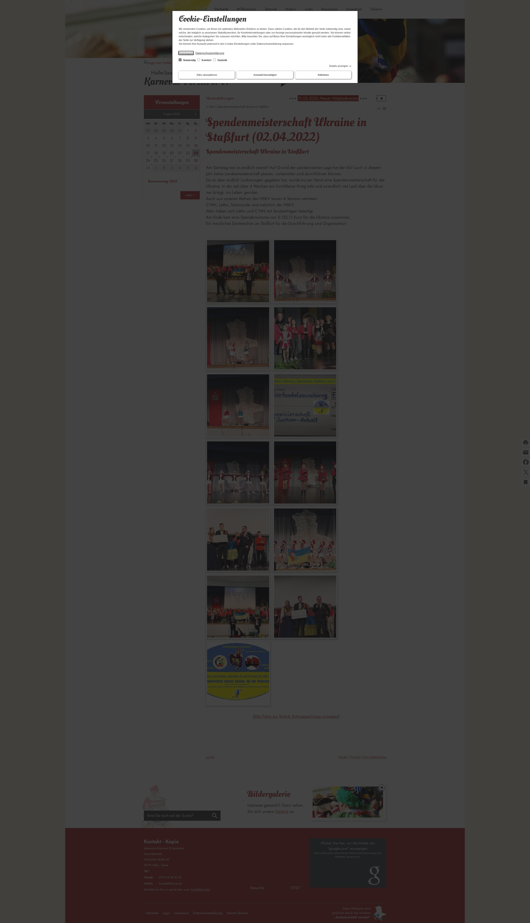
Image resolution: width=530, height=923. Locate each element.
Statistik (222, 60)
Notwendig (189, 60)
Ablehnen (323, 75)
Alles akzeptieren (206, 75)
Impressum (186, 53)
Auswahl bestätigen (265, 75)
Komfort (206, 60)
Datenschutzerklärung (209, 53)
